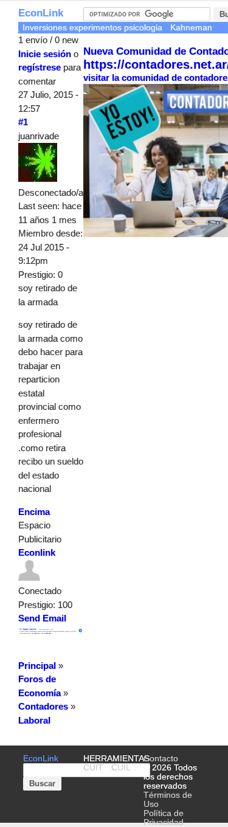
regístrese (39, 67)
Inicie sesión (44, 54)
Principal (37, 665)
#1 (23, 122)
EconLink (40, 13)
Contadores (43, 706)
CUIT (93, 767)
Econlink (36, 552)
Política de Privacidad (163, 818)
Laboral (34, 720)
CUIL (121, 767)
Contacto (160, 758)
